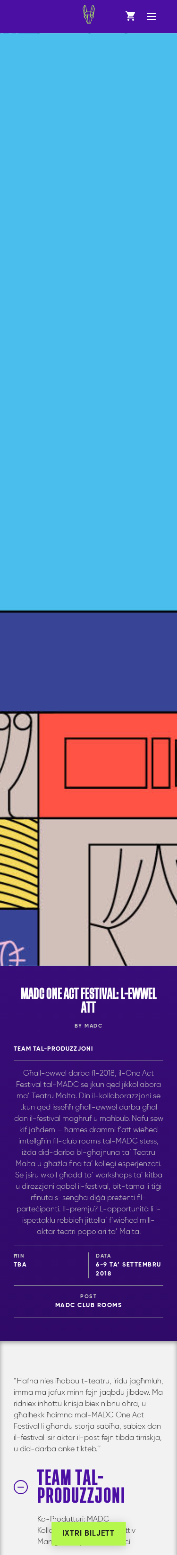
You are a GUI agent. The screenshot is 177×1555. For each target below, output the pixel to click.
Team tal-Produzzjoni (53, 1049)
